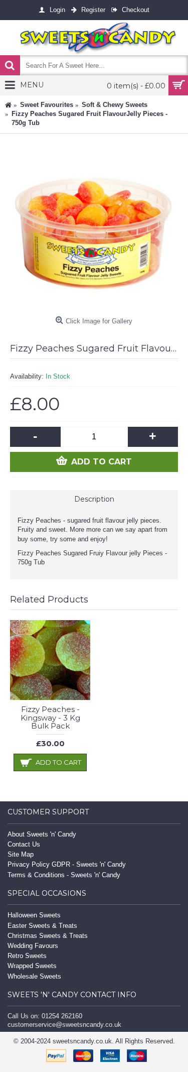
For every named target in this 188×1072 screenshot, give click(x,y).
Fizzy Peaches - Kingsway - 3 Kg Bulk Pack (50, 717)
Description (94, 499)
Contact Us (24, 844)
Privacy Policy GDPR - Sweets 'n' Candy (67, 864)
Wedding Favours (33, 945)
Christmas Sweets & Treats (48, 935)
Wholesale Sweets (34, 976)
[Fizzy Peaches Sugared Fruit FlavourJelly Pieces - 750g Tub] (94, 228)
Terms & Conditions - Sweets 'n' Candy (64, 875)
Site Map (21, 854)
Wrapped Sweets (32, 966)
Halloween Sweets (34, 915)
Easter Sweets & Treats (42, 925)
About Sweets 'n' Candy (42, 834)
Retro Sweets (27, 956)
